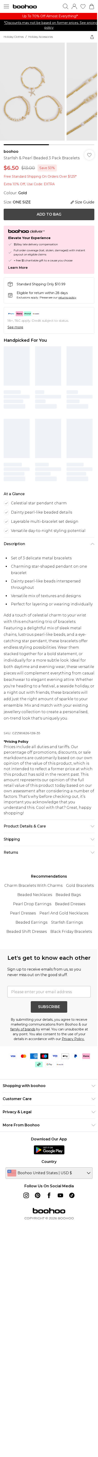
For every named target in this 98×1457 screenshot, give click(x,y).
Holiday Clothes (14, 36)
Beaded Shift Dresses (26, 931)
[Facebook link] (49, 1195)
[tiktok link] (72, 1195)
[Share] (92, 37)
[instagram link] (26, 1195)
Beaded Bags (68, 895)
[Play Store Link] (49, 1149)
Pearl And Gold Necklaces (63, 913)
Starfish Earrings (67, 922)
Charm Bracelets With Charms (33, 885)
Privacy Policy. (73, 1039)
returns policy (67, 297)
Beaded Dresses (70, 904)
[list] (49, 16)
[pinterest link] (37, 1195)
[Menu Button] (6, 6)
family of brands (22, 1029)
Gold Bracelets (80, 885)
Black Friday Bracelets (71, 931)
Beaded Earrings (31, 922)
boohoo (11, 151)
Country (49, 1161)
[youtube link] (60, 1195)
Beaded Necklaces (34, 895)
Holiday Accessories (40, 36)
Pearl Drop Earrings (32, 904)
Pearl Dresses (23, 913)
